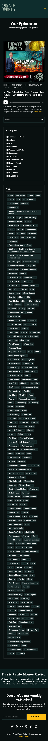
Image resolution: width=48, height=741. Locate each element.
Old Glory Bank (28, 360)
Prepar (28, 222)
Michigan (26, 559)
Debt (27, 524)
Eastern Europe (14, 587)
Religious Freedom (28, 442)
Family (25, 563)
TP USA (24, 505)
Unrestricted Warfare (17, 150)
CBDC (11, 403)
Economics (30, 85)
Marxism (24, 383)
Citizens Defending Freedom (20, 642)
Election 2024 (27, 301)
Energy (6, 85)
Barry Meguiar (31, 371)
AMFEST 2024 (14, 360)
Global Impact (14, 493)
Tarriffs (35, 422)
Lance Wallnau (14, 379)
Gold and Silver (14, 317)
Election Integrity (15, 277)
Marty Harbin (27, 602)
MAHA (22, 395)
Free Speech (13, 332)
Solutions (13, 147)
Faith (28, 375)
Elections (34, 516)
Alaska (31, 309)
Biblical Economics (16, 473)
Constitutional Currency (18, 411)
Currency (21, 233)
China (11, 407)
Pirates (36, 606)
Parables (27, 391)
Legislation (13, 241)
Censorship (35, 332)
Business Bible (14, 391)
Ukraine (26, 493)
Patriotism (25, 340)
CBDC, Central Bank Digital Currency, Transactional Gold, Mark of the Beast (21, 250)
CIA (10, 289)
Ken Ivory (25, 599)
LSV (10, 143)
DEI (19, 200)
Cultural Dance (14, 552)
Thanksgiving (30, 520)
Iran (32, 575)
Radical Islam (14, 328)
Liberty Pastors (25, 434)
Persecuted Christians (17, 321)
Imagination (31, 473)
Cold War (12, 297)
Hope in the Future (15, 571)
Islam (11, 567)
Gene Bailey (13, 383)
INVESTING (13, 176)
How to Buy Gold (22, 501)
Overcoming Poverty (16, 630)
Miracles (12, 434)
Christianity (24, 614)
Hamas (25, 328)
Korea (35, 536)
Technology (13, 156)
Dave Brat (20, 454)
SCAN (11, 548)
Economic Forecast (24, 548)
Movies (22, 477)
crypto (20, 218)
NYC (25, 516)
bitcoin (11, 218)
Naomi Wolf (33, 336)
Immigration (13, 203)
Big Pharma (13, 340)
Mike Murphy (13, 602)
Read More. (38, 112)
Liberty (24, 332)
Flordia (21, 579)
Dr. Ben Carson (14, 364)
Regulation (29, 344)
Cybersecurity (14, 285)
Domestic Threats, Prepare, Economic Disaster (22, 212)
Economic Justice (32, 540)
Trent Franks (28, 364)
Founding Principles (28, 418)
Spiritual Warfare (30, 497)
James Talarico (26, 610)
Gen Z (11, 544)
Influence (21, 653)
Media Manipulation (30, 285)
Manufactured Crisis (30, 387)
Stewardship (21, 403)
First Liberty (13, 442)
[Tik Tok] (31, 726)
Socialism (12, 485)
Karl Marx (35, 383)
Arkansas (12, 426)
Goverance (13, 173)
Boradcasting (14, 415)
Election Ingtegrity (15, 375)
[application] (24, 102)
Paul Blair (12, 438)
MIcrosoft (12, 309)
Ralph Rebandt (14, 559)
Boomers (12, 614)
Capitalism (34, 489)
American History (27, 622)
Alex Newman (14, 512)
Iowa (38, 301)
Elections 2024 (25, 297)
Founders (12, 610)
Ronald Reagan (14, 293)
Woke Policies (29, 200)
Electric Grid (13, 237)
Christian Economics (17, 591)
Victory (26, 536)
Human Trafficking (16, 532)
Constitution (23, 634)
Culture (12, 140)
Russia (11, 653)
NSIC (38, 352)
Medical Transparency (17, 336)
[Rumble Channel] (17, 726)
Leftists (25, 512)
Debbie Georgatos (15, 371)
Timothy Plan (33, 630)
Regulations (13, 270)
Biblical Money (30, 508)
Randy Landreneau (30, 368)
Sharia (19, 567)
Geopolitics (29, 481)
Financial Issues (15, 650)
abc (38, 196)
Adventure (21, 196)
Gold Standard (14, 458)
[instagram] (36, 726)
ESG (30, 352)
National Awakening (30, 583)
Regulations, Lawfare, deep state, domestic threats (20, 257)
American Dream (15, 626)
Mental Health (24, 606)
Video (31, 196)
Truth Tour (12, 622)
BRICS (19, 87)
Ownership (34, 403)
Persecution (13, 446)
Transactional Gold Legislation (20, 313)
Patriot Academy (15, 344)
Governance (13, 207)
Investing (29, 571)
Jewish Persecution (30, 450)
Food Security (30, 324)
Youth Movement (15, 540)
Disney (22, 309)
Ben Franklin (13, 599)
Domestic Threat (15, 348)
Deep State (31, 266)
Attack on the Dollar (16, 528)
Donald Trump (30, 277)
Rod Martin (13, 422)
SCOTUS (12, 634)
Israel (11, 454)
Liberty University (26, 485)
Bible (30, 579)
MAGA (34, 614)
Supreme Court (14, 638)
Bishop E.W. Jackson (16, 430)
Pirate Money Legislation (18, 356)
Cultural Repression (31, 552)
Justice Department (27, 399)
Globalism (13, 166)
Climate (11, 229)
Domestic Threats (16, 160)
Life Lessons (24, 555)
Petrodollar (10, 87)
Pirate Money (14, 226)
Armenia (32, 321)
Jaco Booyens (14, 536)
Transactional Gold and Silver (20, 245)
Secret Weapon (14, 262)
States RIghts (31, 595)
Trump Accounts (31, 650)
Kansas (19, 305)
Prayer (30, 430)
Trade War (25, 422)
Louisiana (27, 458)
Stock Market (14, 301)
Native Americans (15, 524)
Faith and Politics (26, 438)
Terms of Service (32, 305)
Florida (22, 461)
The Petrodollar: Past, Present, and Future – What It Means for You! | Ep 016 (23, 95)
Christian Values (15, 508)
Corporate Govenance (17, 352)
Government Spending (17, 465)
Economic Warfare (31, 262)
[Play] (5, 102)
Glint (10, 501)
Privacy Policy (24, 736)
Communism (34, 465)
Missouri (12, 461)
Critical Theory (14, 516)
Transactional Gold (16, 137)
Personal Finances (29, 270)
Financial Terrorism (16, 266)
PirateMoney (31, 218)
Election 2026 (14, 563)
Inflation (25, 203)
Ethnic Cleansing (15, 324)
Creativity (12, 477)
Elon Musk (12, 395)
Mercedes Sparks (30, 379)
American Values (15, 520)
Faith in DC (30, 532)
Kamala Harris (14, 281)
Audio (11, 196)
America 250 (28, 618)
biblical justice (14, 618)
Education (12, 418)
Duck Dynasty (14, 450)
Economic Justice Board (26, 544)
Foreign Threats (15, 163)
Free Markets (21, 489)
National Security (28, 237)
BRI (24, 646)
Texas (31, 395)
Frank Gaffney (14, 368)
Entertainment (29, 293)
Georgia (12, 579)
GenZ (11, 489)
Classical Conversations (18, 575)
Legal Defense (14, 646)
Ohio (10, 305)
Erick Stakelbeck (15, 481)
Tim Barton (27, 415)
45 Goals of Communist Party (20, 469)
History (11, 233)
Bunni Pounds (14, 583)
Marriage (12, 555)
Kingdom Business (27, 426)
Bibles (26, 587)
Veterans (12, 606)
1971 (30, 454)
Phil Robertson (27, 446)
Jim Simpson (14, 387)
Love (33, 563)
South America (14, 497)
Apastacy (29, 567)
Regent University (15, 595)
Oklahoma (12, 399)
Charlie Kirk (13, 505)
